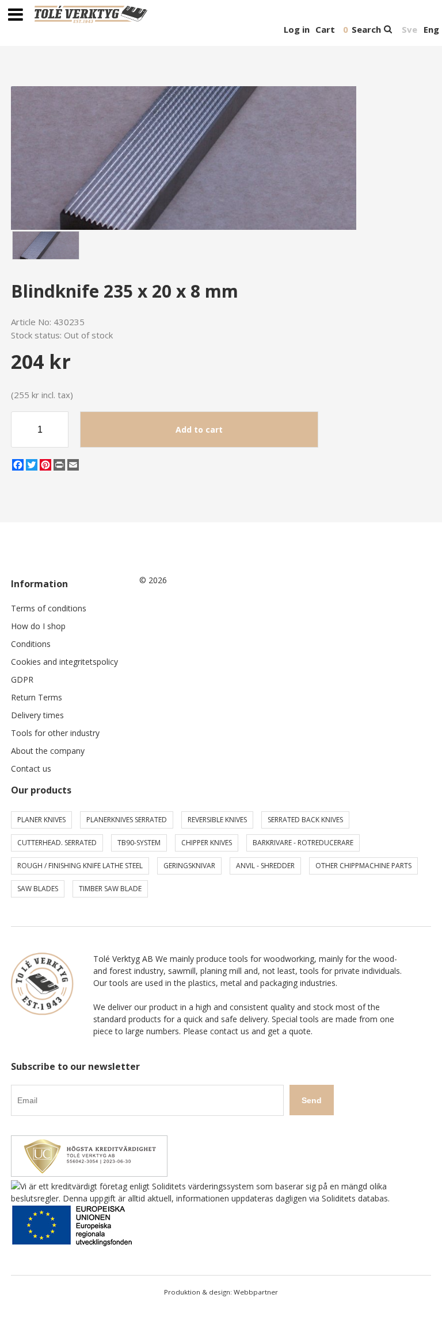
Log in (297, 29)
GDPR (22, 679)
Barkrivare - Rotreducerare (303, 843)
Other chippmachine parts (363, 865)
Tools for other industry (55, 732)
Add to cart (199, 429)
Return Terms (36, 697)
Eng (431, 29)
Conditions (31, 643)
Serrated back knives (305, 820)
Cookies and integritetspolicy (64, 661)
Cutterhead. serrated (57, 843)
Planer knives (41, 820)
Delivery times (37, 715)
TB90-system (139, 843)
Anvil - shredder (265, 865)
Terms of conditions (48, 608)
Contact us (31, 768)
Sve (409, 29)
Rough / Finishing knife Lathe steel (80, 865)
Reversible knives (217, 820)
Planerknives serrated (126, 820)
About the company (48, 750)
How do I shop (38, 626)
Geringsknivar (189, 865)
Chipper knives (206, 843)
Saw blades (37, 888)
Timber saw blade (110, 888)
